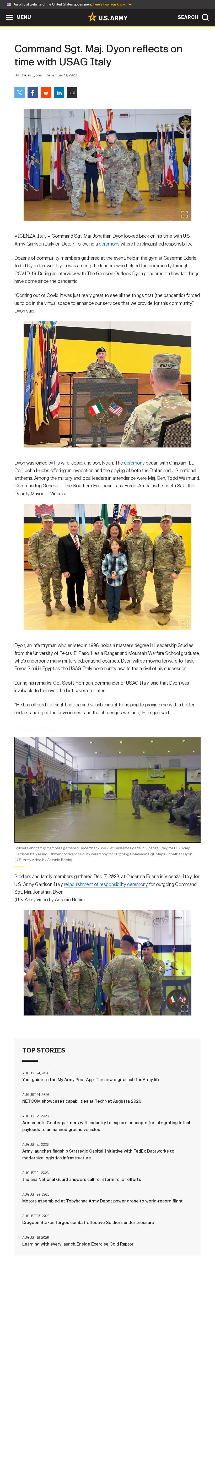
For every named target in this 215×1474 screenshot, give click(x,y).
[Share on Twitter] (19, 92)
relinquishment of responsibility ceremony (106, 884)
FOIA (165, 1447)
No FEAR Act (190, 1447)
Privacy (72, 1447)
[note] (107, 855)
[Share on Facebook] (33, 92)
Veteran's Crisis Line (107, 1454)
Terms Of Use (101, 1447)
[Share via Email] (72, 92)
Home (18, 1447)
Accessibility (137, 1447)
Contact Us (43, 1447)
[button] (2, 11)
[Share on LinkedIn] (59, 92)
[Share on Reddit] (46, 92)
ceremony (109, 244)
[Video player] (107, 789)
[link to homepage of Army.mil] (107, 17)
